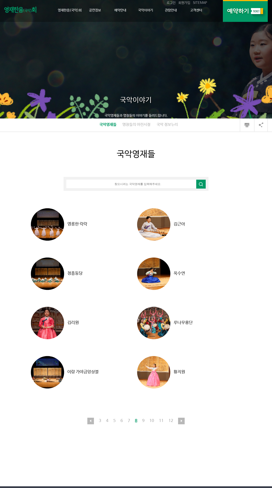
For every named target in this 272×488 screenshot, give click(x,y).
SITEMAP (200, 3)
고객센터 (196, 10)
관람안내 (171, 10)
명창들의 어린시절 (136, 125)
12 (171, 421)
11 (161, 421)
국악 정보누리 (167, 125)
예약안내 (120, 10)
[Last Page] (181, 421)
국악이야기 (145, 10)
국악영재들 (107, 125)
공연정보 (95, 10)
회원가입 (184, 3)
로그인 (171, 3)
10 (151, 421)
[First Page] (90, 421)
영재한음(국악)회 (70, 10)
